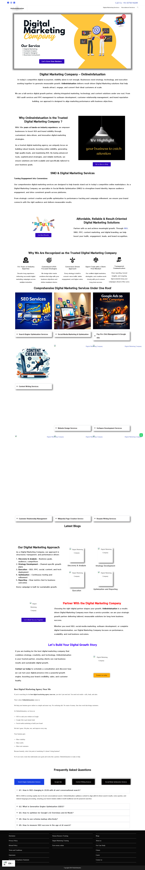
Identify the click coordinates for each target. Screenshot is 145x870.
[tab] (29, 782)
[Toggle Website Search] (137, 8)
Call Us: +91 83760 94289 (126, 3)
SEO (126, 228)
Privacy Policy (13, 840)
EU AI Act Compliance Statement (19, 860)
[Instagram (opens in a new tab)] (11, 3)
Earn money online (58, 845)
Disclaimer (12, 836)
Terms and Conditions (15, 850)
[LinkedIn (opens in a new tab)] (14, 3)
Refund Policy (13, 845)
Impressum (12, 855)
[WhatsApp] (141, 435)
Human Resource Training (60, 836)
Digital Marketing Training (60, 840)
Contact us (99, 860)
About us (98, 840)
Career (98, 855)
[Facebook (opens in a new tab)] (8, 3)
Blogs (97, 836)
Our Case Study (100, 845)
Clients (98, 850)
